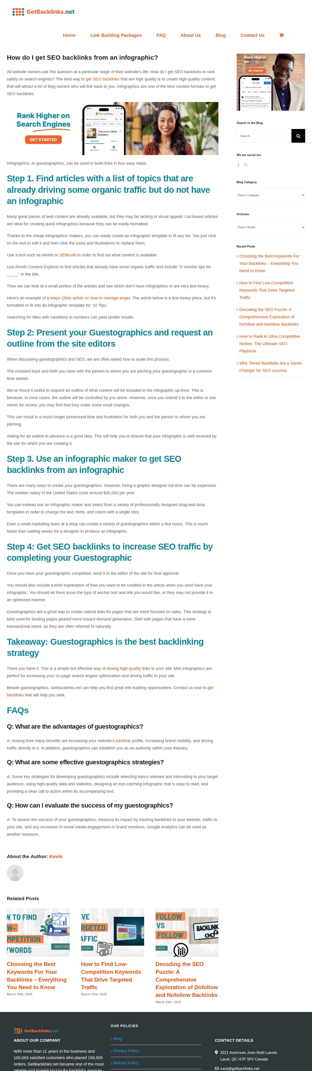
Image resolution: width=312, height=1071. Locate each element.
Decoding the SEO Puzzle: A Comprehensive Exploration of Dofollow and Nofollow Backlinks (186, 932)
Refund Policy (126, 1063)
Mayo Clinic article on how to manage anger (90, 298)
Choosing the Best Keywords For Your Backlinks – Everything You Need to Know (38, 932)
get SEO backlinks (102, 79)
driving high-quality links (128, 668)
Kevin (56, 856)
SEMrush (67, 255)
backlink (123, 740)
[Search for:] (264, 135)
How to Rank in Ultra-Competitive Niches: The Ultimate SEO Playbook (269, 343)
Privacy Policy (126, 1051)
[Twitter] (246, 165)
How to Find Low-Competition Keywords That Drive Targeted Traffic (112, 932)
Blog (118, 1038)
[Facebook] (238, 165)
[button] (271, 82)
